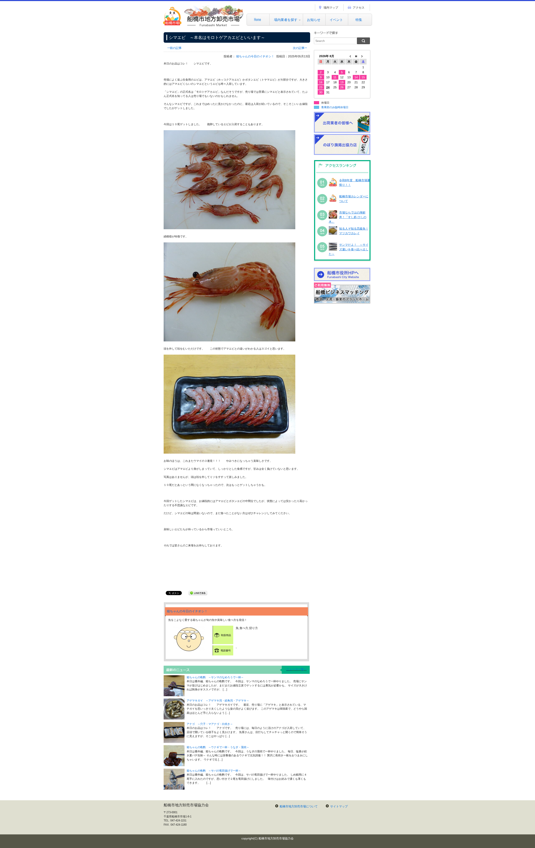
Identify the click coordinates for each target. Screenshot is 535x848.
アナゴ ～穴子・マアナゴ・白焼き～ (210, 724)
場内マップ (331, 7)
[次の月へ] (363, 56)
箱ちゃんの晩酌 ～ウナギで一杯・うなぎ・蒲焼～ (218, 747)
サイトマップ (339, 806)
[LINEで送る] (198, 593)
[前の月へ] (349, 56)
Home (257, 19)
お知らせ (313, 19)
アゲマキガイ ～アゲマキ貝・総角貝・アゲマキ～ (218, 700)
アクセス (358, 7)
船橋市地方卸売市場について (299, 806)
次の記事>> (300, 47)
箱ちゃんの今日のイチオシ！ (255, 56)
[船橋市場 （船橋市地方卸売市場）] (203, 26)
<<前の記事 (174, 47)
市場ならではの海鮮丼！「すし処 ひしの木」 (347, 217)
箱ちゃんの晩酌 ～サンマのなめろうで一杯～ (215, 677)
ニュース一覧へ (296, 669)
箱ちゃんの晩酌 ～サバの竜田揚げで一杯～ (214, 770)
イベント (336, 19)
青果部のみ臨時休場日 (334, 107)
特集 (358, 19)
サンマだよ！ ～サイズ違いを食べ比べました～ (348, 249)
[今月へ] (356, 56)
